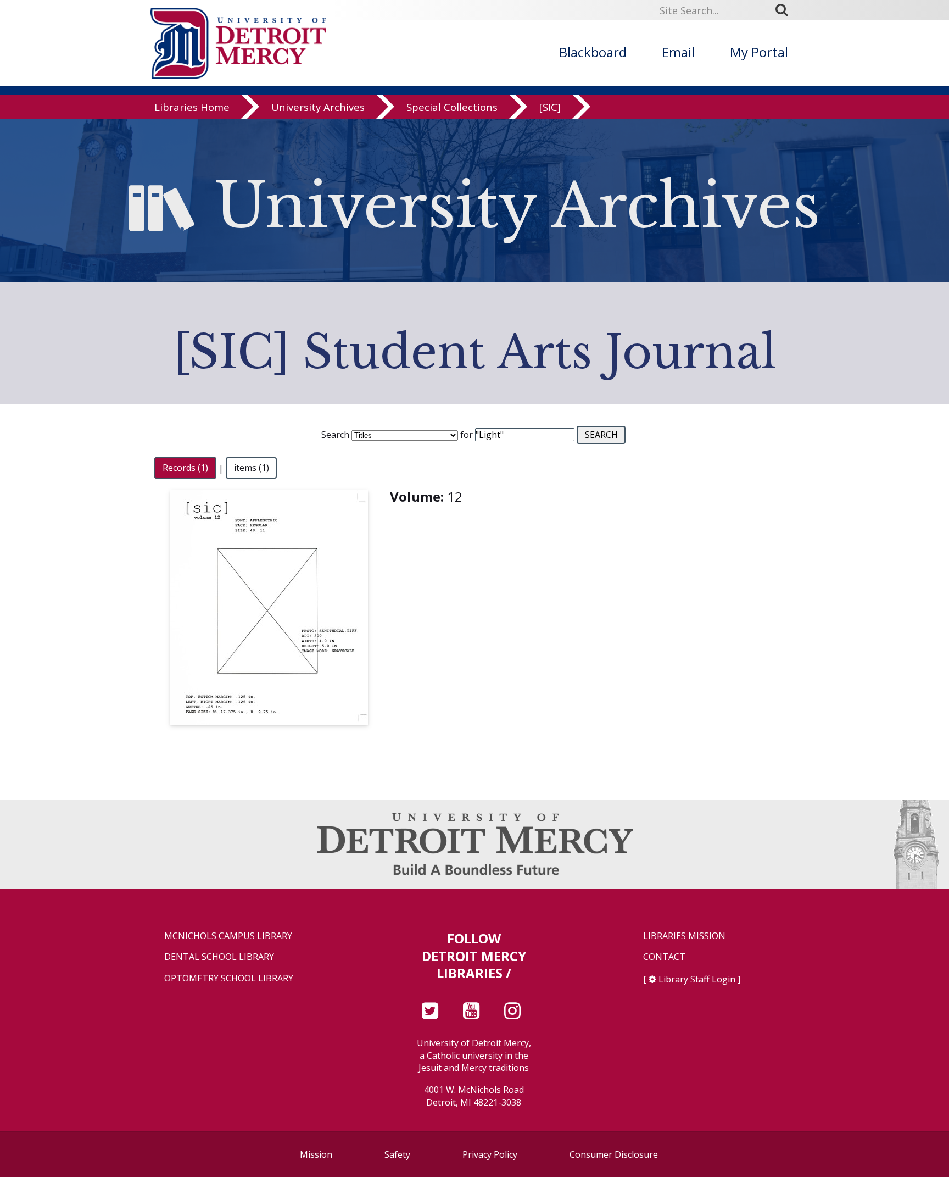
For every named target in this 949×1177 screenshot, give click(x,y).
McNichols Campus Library (228, 936)
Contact (664, 957)
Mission (316, 1154)
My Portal (759, 52)
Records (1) (185, 468)
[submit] (785, 10)
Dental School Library (219, 957)
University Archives (318, 107)
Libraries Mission (684, 936)
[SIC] (550, 107)
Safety (397, 1154)
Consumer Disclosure (614, 1154)
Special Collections (452, 107)
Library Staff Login (696, 979)
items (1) (251, 468)
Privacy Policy (489, 1154)
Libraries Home (192, 107)
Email (678, 52)
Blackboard (593, 52)
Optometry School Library (228, 978)
